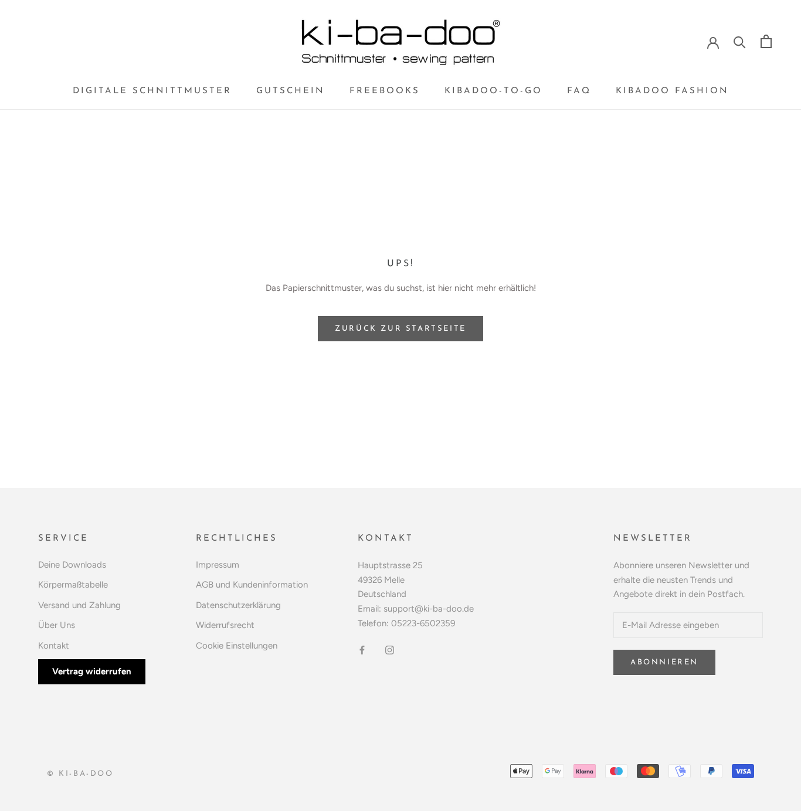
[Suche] (740, 41)
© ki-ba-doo (80, 774)
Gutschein (290, 91)
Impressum (217, 564)
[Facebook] (362, 650)
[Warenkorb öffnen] (766, 41)
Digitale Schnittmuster (152, 91)
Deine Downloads (72, 564)
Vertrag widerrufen (91, 671)
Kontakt (53, 645)
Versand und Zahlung (79, 605)
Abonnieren (664, 662)
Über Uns (56, 625)
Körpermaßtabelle (73, 584)
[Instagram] (389, 650)
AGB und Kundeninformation (252, 584)
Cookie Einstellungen (236, 645)
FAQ (579, 91)
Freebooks (384, 91)
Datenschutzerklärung (238, 605)
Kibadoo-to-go (493, 91)
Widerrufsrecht (225, 625)
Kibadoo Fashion (672, 91)
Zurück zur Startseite (400, 328)
